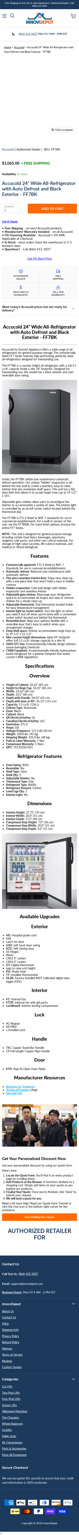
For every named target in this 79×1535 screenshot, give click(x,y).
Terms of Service (12, 1354)
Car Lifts (7, 1386)
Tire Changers (10, 1417)
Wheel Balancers (12, 1423)
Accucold (19, 47)
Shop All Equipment (14, 1455)
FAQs (5, 1323)
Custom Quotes (12, 1367)
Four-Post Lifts (11, 1399)
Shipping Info (10, 1330)
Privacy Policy (10, 1336)
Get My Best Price (39, 258)
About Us (8, 1311)
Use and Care (14, 1093)
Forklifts (7, 1430)
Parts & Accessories (14, 1448)
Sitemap (7, 1348)
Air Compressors (12, 1442)
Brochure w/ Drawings (20, 1086)
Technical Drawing (17, 1090)
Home (7, 47)
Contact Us (9, 1317)
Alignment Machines (14, 1411)
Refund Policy (10, 1342)
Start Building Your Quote (39, 1217)
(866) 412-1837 (28, 33)
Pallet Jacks (9, 1436)
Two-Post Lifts (11, 1392)
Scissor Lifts (9, 1405)
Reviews (7, 1361)
